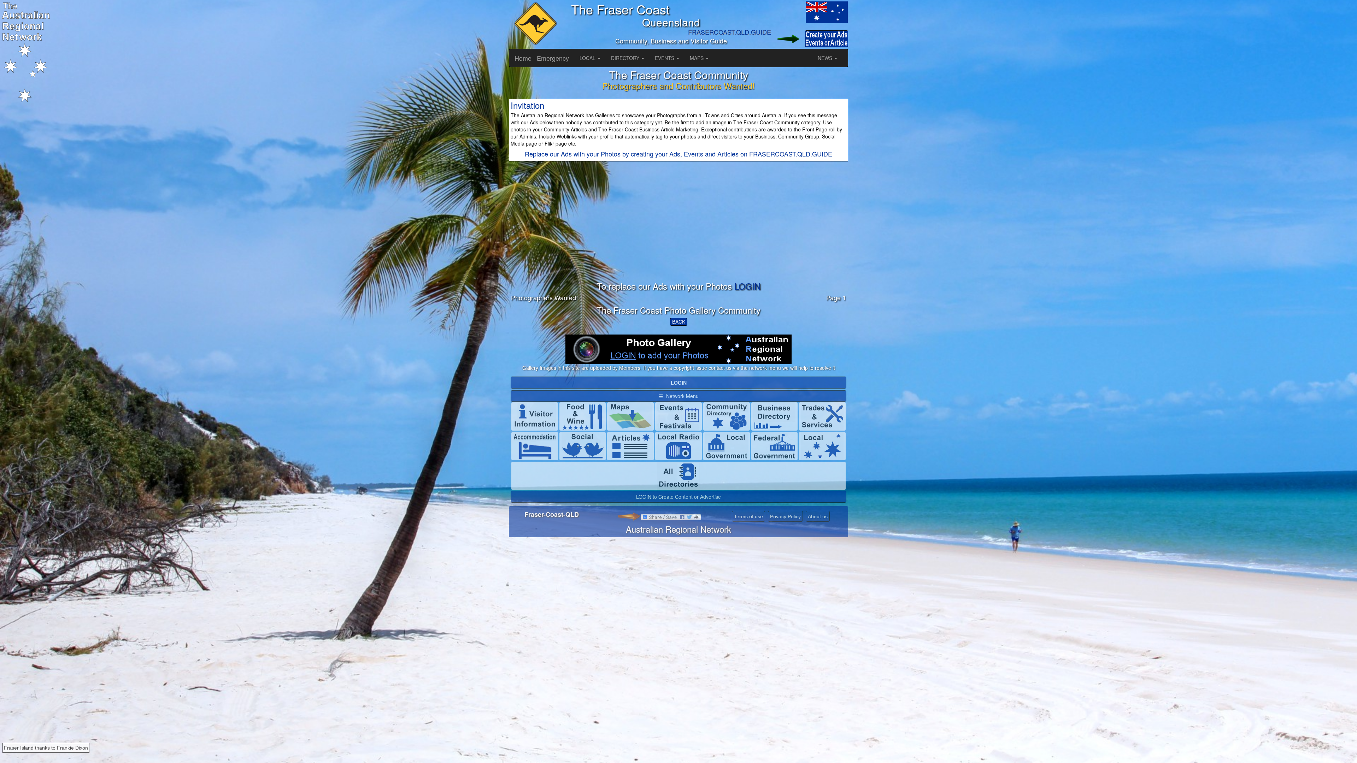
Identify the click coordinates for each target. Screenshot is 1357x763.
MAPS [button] (697, 57)
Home (523, 58)
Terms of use (748, 516)
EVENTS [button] (665, 57)
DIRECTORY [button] (626, 57)
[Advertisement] (678, 232)
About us (818, 516)
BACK (678, 322)
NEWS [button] (826, 57)
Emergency (553, 58)
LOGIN (747, 286)
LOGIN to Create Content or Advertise (678, 496)
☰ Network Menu (679, 396)
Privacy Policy (785, 516)
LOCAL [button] (588, 57)
